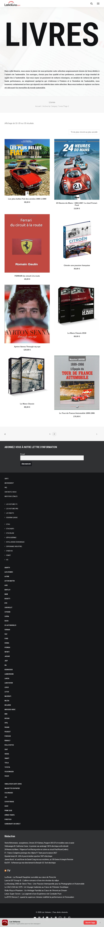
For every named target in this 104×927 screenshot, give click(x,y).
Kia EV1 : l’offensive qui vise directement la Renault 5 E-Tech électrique (30, 863)
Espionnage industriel (14, 546)
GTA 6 (8, 524)
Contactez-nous (10, 492)
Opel (6, 723)
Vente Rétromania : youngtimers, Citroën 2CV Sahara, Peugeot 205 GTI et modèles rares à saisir (39, 843)
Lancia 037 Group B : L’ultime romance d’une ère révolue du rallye (32, 880)
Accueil (38, 106)
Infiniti (7, 652)
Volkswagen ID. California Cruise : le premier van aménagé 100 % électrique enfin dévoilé (36, 846)
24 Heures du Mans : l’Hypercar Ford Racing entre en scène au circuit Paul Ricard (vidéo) (36, 849)
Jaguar (7, 656)
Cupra (7, 616)
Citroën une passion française (77, 265)
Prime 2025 (8, 810)
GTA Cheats (10, 529)
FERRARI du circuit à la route (27, 276)
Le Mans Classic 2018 (76, 333)
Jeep (6, 661)
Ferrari (7, 630)
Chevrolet (8, 607)
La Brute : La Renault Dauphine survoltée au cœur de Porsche (30, 877)
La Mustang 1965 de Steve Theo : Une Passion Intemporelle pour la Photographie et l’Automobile (44, 884)
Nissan (7, 718)
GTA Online (10, 533)
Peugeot (8, 732)
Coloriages (9, 793)
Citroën (7, 612)
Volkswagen (9, 772)
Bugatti (7, 599)
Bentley (7, 590)
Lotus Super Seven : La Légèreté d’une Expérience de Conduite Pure (33, 894)
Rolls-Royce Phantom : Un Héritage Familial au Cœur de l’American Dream (36, 890)
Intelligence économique (15, 542)
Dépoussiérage (11, 537)
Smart (7, 758)
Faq (6, 487)
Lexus (7, 687)
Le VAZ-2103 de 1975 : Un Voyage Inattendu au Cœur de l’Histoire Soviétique (36, 887)
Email (22, 454)
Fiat (6, 634)
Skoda (7, 754)
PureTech (8, 819)
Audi (6, 585)
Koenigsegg (9, 670)
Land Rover (9, 683)
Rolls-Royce (9, 745)
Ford (6, 638)
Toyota (7, 767)
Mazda (7, 701)
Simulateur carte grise (13, 784)
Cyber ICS (9, 551)
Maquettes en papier (12, 788)
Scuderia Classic (12, 517)
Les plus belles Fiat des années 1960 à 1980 (27, 199)
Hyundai (7, 647)
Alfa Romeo (9, 572)
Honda (7, 643)
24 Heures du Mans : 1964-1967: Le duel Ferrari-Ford (77, 204)
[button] (98, 3)
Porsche (8, 736)
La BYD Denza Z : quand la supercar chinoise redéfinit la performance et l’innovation (39, 897)
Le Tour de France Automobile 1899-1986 (77, 413)
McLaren (8, 705)
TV (8, 870)
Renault (7, 740)
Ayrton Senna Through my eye (27, 347)
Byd (6, 603)
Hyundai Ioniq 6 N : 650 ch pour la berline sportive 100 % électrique (28, 856)
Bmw (6, 594)
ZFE (6, 797)
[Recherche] (90, 3)
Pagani (7, 727)
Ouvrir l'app (90, 923)
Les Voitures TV (11, 504)
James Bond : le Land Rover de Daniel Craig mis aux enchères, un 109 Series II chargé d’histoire (39, 859)
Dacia (6, 621)
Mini (6, 714)
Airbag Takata (10, 815)
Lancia (7, 678)
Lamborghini (9, 674)
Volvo (7, 776)
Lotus (7, 692)
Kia (6, 665)
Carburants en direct (13, 824)
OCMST (8, 555)
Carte (6, 479)
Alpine (7, 576)
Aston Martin (10, 581)
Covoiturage (9, 802)
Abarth (7, 567)
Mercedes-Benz (10, 709)
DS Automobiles (10, 625)
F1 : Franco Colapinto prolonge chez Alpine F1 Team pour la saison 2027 (31, 853)
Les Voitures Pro (12, 509)
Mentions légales (11, 496)
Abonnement (9, 483)
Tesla (7, 763)
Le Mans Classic (27, 404)
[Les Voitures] (12, 3)
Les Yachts (10, 513)
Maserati (8, 696)
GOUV (6, 806)
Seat (6, 749)
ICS (7, 560)
